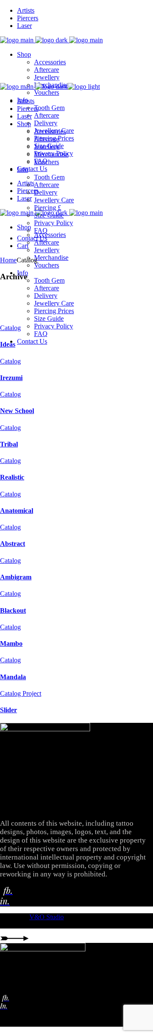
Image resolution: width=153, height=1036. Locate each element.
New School (17, 410)
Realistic (12, 477)
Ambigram (15, 577)
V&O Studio (46, 916)
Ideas (7, 344)
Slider (8, 710)
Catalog (10, 327)
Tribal (9, 444)
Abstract (12, 543)
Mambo (11, 643)
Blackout (13, 610)
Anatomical (16, 510)
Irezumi (11, 377)
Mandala (13, 677)
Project (32, 693)
